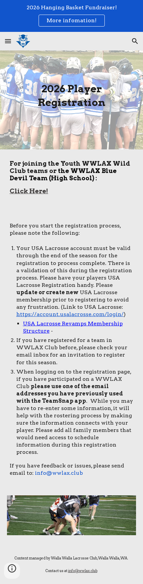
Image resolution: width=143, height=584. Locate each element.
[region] (71, 16)
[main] (71, 95)
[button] (8, 41)
